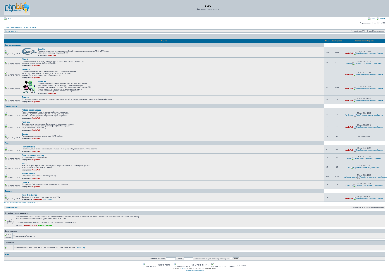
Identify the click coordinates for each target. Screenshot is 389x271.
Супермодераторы (45, 225)
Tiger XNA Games (29, 195)
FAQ (373, 18)
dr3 (349, 168)
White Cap (81, 248)
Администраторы (30, 225)
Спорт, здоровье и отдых (33, 155)
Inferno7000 (47, 199)
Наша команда (33, 202)
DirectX (25, 59)
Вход (9, 18)
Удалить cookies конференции (15, 202)
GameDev (42, 81)
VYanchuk (349, 185)
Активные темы (30, 27)
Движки (25, 97)
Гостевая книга (28, 147)
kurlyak (349, 63)
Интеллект (26, 69)
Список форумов (11, 31)
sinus (349, 158)
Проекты (8, 191)
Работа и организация (31, 110)
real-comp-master (350, 177)
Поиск (382, 18)
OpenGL (41, 49)
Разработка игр (11, 106)
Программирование (13, 45)
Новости (25, 182)
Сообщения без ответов (13, 27)
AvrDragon (349, 115)
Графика (26, 122)
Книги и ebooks (28, 174)
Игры (24, 164)
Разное (7, 143)
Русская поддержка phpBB (194, 270)
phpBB (184, 268)
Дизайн (25, 134)
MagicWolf (52, 55)
